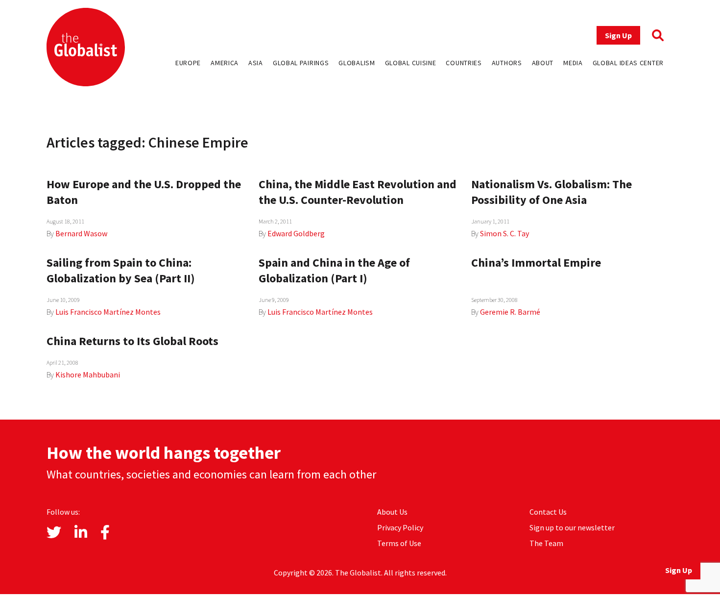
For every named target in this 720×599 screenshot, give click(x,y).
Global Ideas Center (628, 62)
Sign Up (618, 35)
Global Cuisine (410, 62)
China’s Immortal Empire (536, 262)
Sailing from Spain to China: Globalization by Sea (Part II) (121, 270)
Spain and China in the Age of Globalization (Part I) (334, 270)
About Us (392, 512)
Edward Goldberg (296, 233)
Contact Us (548, 512)
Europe (188, 62)
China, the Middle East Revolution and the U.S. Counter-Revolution (357, 191)
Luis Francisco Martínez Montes (108, 312)
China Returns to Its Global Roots (132, 341)
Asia (255, 62)
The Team (546, 543)
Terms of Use (399, 543)
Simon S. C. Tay (504, 233)
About (543, 62)
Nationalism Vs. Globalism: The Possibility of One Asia (551, 191)
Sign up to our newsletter (572, 527)
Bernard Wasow (81, 233)
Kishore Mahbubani (87, 374)
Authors (507, 62)
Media (573, 62)
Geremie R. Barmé (510, 312)
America (225, 62)
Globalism (356, 62)
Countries (463, 62)
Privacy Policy (400, 527)
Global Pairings (301, 62)
